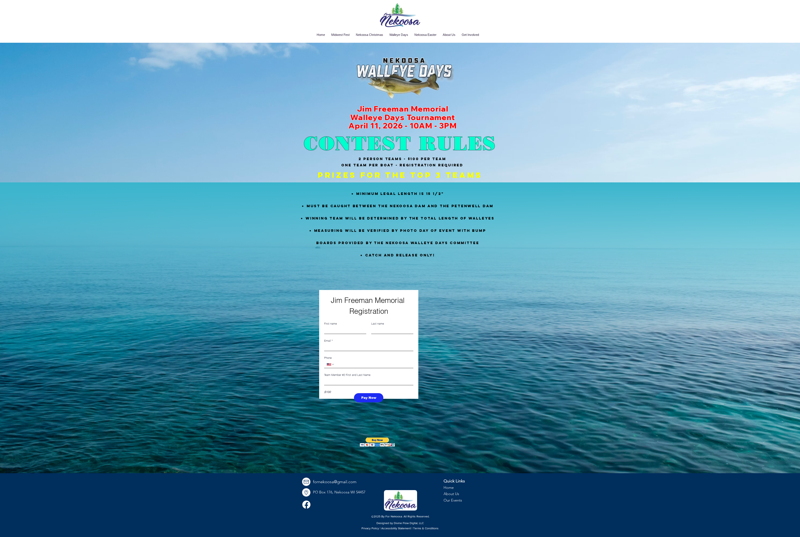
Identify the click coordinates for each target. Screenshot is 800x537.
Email (328, 340)
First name (330, 323)
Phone (328, 357)
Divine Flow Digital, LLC (409, 523)
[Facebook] (306, 505)
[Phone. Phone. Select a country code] (331, 364)
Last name (377, 323)
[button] (377, 442)
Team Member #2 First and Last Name (347, 374)
